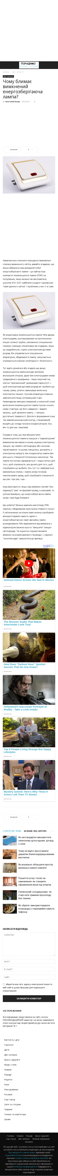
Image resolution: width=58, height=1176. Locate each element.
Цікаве (7, 1119)
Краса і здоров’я (42, 1136)
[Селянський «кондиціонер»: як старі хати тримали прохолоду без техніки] (10, 895)
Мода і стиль (10, 1064)
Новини (7, 1069)
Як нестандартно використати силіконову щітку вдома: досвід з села (35, 840)
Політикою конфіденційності (25, 1166)
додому (6, 72)
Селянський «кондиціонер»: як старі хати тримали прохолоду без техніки (35, 895)
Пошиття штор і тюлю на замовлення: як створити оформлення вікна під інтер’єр (34, 881)
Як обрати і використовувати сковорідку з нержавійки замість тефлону (36, 908)
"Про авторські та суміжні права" (21, 1152)
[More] (35, 149)
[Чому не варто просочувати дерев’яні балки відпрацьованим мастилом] (10, 854)
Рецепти (8, 1079)
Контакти (29, 1142)
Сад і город (9, 1099)
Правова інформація (41, 1139)
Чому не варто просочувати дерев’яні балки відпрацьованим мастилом (36, 854)
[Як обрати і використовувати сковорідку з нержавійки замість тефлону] (10, 909)
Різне (6, 1084)
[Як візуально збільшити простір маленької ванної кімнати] (10, 868)
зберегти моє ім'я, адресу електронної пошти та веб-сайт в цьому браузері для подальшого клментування (27, 987)
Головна (10, 1136)
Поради (7, 1074)
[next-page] (31, 919)
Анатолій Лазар (12, 101)
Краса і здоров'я (12, 1059)
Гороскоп (8, 1044)
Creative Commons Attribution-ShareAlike (31, 1158)
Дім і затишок (18, 72)
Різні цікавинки (11, 1089)
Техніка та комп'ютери (15, 1114)
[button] (4, 65)
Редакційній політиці (14, 1155)
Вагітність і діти (11, 1039)
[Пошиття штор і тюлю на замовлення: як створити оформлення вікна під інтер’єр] (10, 881)
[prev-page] (26, 919)
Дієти (6, 1049)
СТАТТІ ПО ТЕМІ (12, 831)
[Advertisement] (29, 30)
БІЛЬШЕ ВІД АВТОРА (35, 831)
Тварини (8, 1109)
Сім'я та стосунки (12, 1104)
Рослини (8, 1094)
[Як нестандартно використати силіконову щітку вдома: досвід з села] (10, 840)
